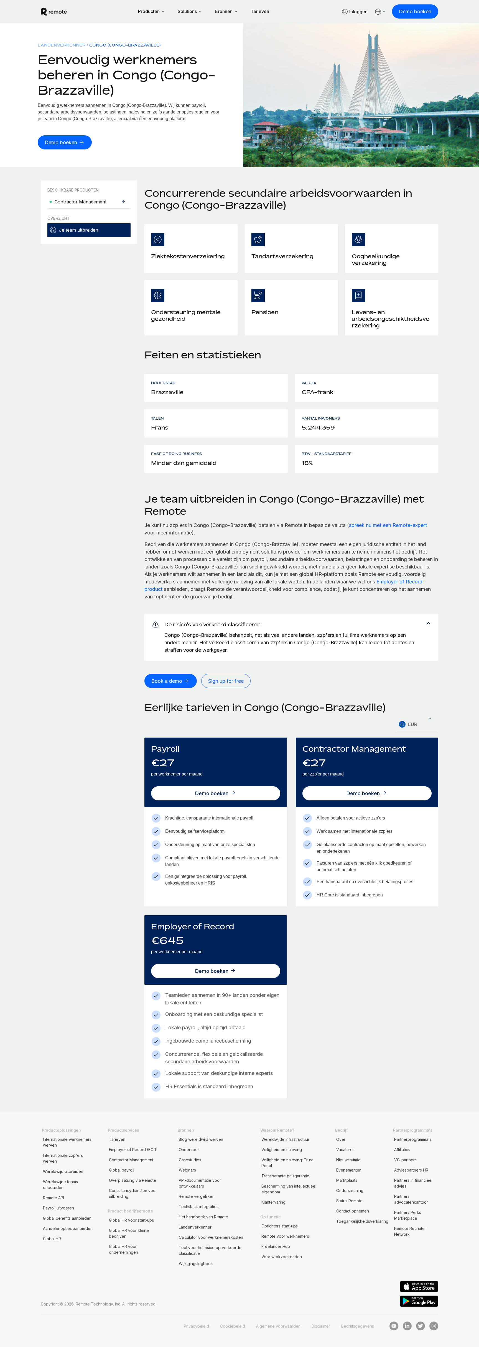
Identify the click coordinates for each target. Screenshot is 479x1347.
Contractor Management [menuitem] (131, 1159)
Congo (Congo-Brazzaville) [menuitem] (124, 45)
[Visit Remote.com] (54, 11)
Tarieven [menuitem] (117, 1139)
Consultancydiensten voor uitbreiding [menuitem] (133, 1193)
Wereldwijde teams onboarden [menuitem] (60, 1184)
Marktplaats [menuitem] (346, 1180)
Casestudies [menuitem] (190, 1159)
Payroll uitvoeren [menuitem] (58, 1208)
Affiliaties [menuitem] (402, 1149)
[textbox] (417, 724)
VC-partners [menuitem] (405, 1159)
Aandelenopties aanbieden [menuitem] (68, 1228)
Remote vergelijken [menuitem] (197, 1196)
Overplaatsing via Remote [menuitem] (132, 1180)
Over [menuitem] (340, 1139)
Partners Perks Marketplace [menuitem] (407, 1215)
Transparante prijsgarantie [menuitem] (285, 1175)
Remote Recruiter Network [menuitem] (410, 1231)
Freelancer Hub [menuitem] (275, 1246)
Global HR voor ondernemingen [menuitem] (123, 1249)
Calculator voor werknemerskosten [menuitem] (211, 1237)
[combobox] (417, 724)
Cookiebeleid (232, 1326)
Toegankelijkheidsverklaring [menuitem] (362, 1221)
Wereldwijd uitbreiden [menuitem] (63, 1171)
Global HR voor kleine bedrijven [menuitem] (129, 1233)
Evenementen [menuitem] (348, 1170)
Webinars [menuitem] (187, 1170)
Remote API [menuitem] (53, 1197)
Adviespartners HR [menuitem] (411, 1170)
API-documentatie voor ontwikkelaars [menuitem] (200, 1183)
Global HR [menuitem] (52, 1238)
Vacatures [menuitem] (345, 1149)
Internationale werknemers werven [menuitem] (67, 1142)
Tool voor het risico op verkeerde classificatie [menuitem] (210, 1250)
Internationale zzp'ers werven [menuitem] (63, 1158)
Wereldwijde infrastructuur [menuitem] (285, 1139)
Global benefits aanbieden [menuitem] (67, 1218)
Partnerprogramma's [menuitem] (413, 1139)
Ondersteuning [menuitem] (349, 1190)
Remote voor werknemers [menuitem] (285, 1236)
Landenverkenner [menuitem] (61, 45)
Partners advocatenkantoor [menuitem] (411, 1199)
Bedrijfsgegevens (357, 1326)
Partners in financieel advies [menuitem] (413, 1183)
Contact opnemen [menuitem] (352, 1211)
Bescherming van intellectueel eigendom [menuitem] (288, 1189)
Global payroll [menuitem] (121, 1170)
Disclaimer (321, 1326)
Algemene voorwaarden (278, 1326)
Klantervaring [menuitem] (273, 1202)
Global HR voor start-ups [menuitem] (131, 1220)
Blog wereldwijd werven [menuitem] (201, 1139)
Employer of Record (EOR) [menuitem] (133, 1149)
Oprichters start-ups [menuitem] (279, 1226)
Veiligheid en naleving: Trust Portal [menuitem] (287, 1162)
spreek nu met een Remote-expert (388, 525)
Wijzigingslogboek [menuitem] (196, 1263)
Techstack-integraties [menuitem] (198, 1206)
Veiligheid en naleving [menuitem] (281, 1149)
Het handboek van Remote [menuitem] (203, 1216)
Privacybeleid (196, 1326)
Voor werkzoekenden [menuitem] (281, 1256)
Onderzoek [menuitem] (189, 1149)
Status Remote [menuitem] (349, 1200)
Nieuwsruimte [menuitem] (348, 1159)
